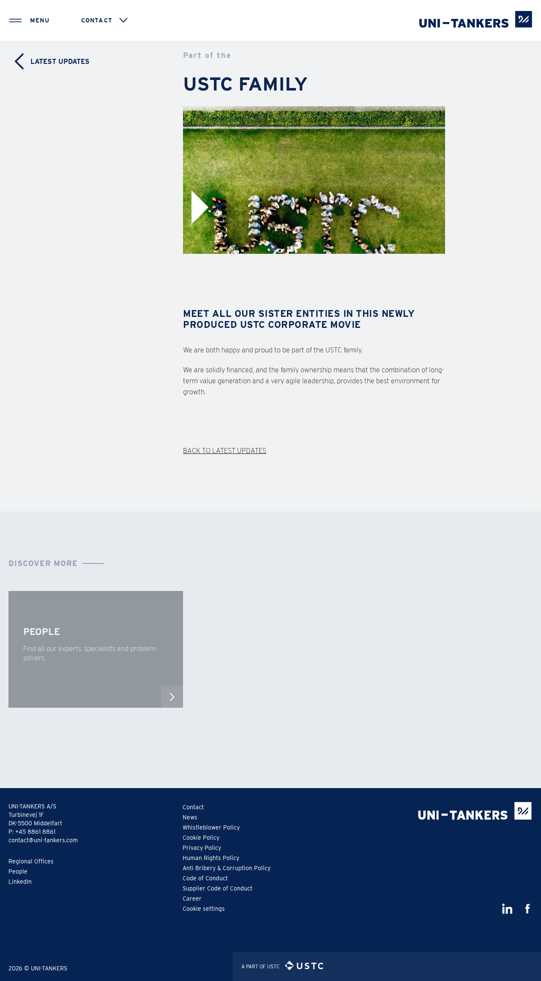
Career (192, 898)
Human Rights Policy (211, 858)
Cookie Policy (201, 837)
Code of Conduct (205, 878)
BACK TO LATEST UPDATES (224, 451)
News (190, 817)
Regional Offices (31, 861)
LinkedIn (20, 881)
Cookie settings (204, 908)
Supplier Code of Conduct (217, 888)
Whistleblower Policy (211, 827)
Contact (193, 807)
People (17, 871)
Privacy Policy (202, 847)
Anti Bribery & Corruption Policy (226, 868)
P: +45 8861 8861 (31, 831)
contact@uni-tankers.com (43, 840)
